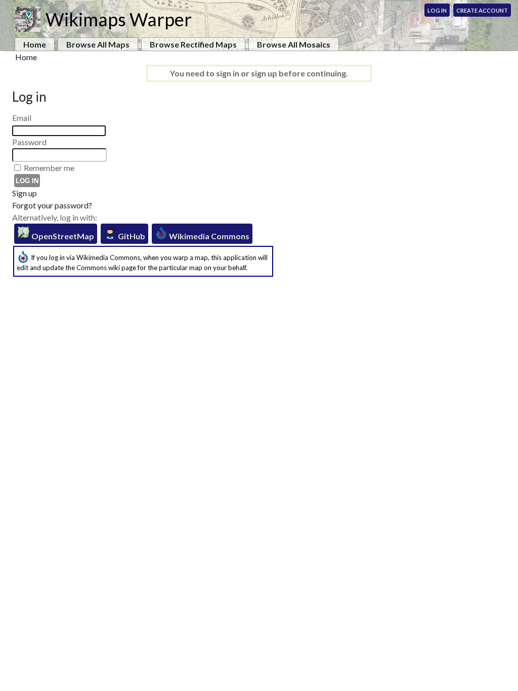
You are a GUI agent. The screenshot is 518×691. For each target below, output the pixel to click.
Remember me (49, 167)
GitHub (130, 236)
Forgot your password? (52, 205)
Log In (437, 10)
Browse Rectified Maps (193, 44)
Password (29, 142)
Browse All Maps (98, 44)
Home (34, 44)
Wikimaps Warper (119, 19)
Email (21, 117)
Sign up (24, 193)
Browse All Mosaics (293, 44)
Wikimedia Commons (208, 236)
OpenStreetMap (62, 236)
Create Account (482, 10)
